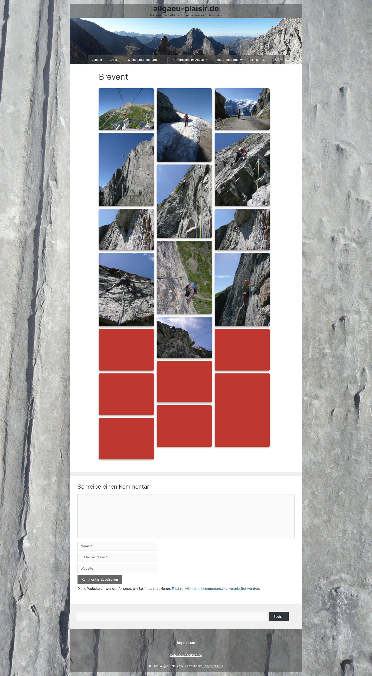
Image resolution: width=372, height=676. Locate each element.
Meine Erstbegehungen (144, 60)
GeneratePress (212, 666)
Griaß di (115, 60)
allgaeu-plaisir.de (186, 8)
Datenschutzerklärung (186, 655)
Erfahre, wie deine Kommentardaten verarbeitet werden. (216, 589)
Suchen (279, 617)
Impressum (186, 643)
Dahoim (96, 60)
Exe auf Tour (259, 60)
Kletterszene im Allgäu (188, 60)
